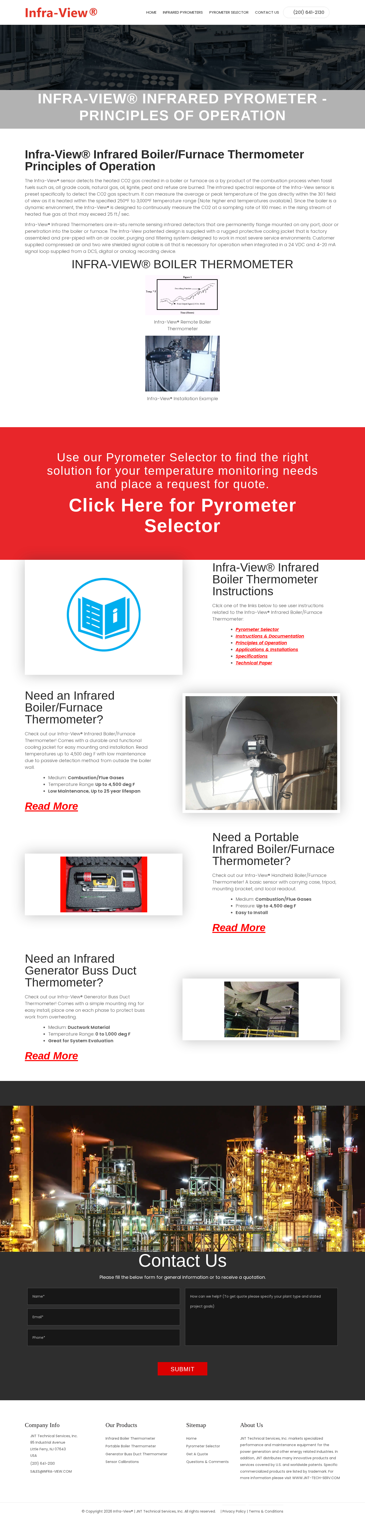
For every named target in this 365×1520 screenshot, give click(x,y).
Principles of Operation (261, 643)
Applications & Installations (267, 649)
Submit (183, 1369)
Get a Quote (197, 1454)
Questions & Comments (207, 1461)
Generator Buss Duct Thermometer (136, 1454)
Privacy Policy (234, 1511)
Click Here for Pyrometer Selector (182, 515)
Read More (51, 806)
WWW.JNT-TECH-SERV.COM (316, 1477)
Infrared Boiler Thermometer (130, 1438)
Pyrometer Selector (229, 12)
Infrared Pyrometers (183, 12)
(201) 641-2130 (308, 12)
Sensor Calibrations (122, 1461)
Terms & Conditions (266, 1511)
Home (151, 12)
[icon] (334, 12)
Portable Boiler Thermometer (131, 1446)
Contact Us (267, 12)
